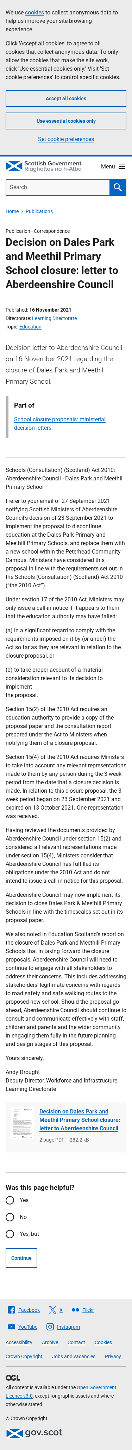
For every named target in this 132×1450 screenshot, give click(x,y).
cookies (34, 12)
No (23, 1217)
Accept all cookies (66, 98)
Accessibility (19, 1342)
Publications (39, 211)
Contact (76, 1342)
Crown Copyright (24, 1356)
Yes (24, 1200)
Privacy (113, 1356)
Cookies (103, 1342)
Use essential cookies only (66, 121)
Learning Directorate (54, 318)
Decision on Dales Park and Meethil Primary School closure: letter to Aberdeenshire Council (79, 1120)
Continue (21, 1258)
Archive (50, 1342)
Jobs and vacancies (73, 1356)
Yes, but (29, 1234)
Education (30, 327)
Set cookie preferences (66, 139)
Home (12, 211)
